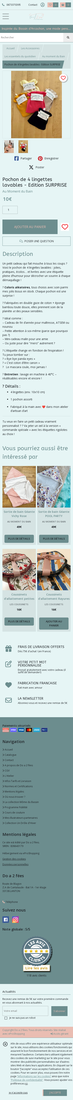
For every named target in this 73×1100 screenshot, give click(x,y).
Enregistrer (51, 158)
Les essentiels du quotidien (20, 56)
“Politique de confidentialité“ (27, 1080)
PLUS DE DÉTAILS (19, 538)
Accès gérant (60, 1033)
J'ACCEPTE (55, 1092)
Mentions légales (14, 791)
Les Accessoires (30, 48)
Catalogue (10, 755)
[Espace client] (42, 5)
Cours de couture (14, 812)
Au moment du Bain (53, 56)
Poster (39, 167)
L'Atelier (9, 776)
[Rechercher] (68, 37)
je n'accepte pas (18, 1092)
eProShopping (16, 1033)
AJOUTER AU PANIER (30, 227)
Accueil (10, 48)
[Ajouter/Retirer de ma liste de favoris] (65, 227)
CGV (7, 770)
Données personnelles (15, 864)
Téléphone (11, 902)
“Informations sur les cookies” (34, 1076)
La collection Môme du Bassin (21, 802)
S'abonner (59, 1011)
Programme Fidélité (15, 807)
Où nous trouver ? (14, 797)
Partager (26, 158)
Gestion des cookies (14, 859)
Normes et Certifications (18, 786)
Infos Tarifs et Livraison (17, 781)
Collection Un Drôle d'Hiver (20, 823)
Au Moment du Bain (17, 191)
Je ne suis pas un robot (22, 1017)
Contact (32, 4)
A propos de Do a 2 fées (18, 765)
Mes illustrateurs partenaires (21, 818)
